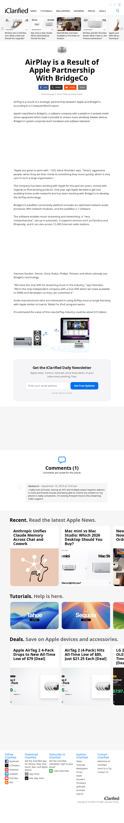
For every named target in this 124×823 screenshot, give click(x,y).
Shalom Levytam (77, 94)
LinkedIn (13, 773)
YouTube (13, 778)
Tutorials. (21, 596)
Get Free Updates (84, 385)
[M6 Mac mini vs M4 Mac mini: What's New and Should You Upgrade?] (17, 30)
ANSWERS (79, 10)
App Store (34, 773)
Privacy (116, 802)
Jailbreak (80, 786)
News (79, 761)
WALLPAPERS (63, 10)
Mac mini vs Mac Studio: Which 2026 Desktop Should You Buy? (41, 36)
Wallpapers (82, 768)
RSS (11, 782)
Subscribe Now (61, 770)
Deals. (17, 639)
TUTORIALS (46, 10)
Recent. (19, 520)
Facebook (14, 761)
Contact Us (103, 772)
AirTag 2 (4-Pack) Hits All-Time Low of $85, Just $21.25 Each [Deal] (85, 654)
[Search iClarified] (117, 10)
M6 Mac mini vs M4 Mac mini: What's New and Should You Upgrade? (15, 36)
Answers (80, 779)
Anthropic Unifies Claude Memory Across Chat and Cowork (29, 537)
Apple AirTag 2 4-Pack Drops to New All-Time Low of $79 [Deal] (34, 654)
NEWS (33, 10)
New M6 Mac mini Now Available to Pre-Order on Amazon (68, 36)
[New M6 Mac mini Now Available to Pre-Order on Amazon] (69, 30)
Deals (79, 775)
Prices (79, 772)
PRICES (91, 10)
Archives (80, 790)
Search (79, 793)
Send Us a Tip (104, 768)
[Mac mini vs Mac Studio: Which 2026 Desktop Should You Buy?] (43, 30)
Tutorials (80, 764)
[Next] (121, 28)
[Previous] (2, 28)
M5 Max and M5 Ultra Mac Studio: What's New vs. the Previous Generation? (95, 36)
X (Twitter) (14, 765)
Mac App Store (36, 778)
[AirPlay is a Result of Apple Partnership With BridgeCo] (51, 335)
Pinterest (13, 769)
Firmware (81, 783)
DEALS (102, 10)
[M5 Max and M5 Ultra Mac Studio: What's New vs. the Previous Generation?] (95, 30)
